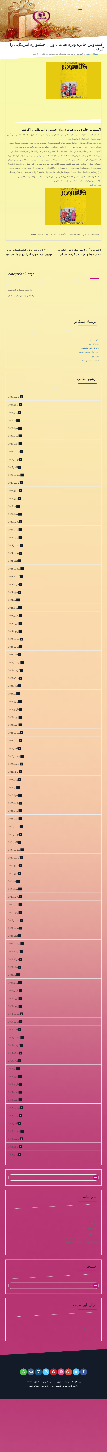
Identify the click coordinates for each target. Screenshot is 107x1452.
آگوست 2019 (14, 1045)
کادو (14, 290)
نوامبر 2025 (13, 459)
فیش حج (95, 356)
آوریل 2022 (13, 795)
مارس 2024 (13, 615)
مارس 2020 (13, 990)
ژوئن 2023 (13, 686)
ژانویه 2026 (13, 444)
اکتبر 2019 (13, 1029)
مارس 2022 (13, 803)
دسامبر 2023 (14, 639)
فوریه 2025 (13, 529)
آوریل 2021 (13, 889)
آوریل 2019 (13, 1076)
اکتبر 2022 (13, 748)
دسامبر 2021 (14, 826)
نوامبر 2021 (13, 834)
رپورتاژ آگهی (93, 344)
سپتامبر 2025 (14, 475)
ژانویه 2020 (13, 1006)
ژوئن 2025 (13, 498)
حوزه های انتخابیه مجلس (88, 352)
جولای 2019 (13, 1053)
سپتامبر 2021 (14, 850)
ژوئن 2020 (13, 967)
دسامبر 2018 (14, 1108)
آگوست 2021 (14, 858)
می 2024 (12, 600)
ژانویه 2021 (13, 912)
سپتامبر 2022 (14, 756)
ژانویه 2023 (13, 725)
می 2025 (12, 506)
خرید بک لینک (93, 340)
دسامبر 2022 (14, 733)
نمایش (10, 296)
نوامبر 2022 (13, 740)
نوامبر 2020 (13, 928)
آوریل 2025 (13, 514)
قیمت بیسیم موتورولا (90, 360)
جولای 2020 (13, 959)
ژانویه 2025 (13, 537)
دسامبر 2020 (14, 920)
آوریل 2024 (13, 608)
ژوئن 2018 (13, 1154)
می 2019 (12, 1068)
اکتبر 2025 (13, 467)
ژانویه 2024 (13, 631)
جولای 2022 (13, 772)
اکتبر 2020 (13, 936)
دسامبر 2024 (14, 545)
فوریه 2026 (13, 436)
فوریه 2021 (13, 904)
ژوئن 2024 (13, 592)
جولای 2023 (13, 678)
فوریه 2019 (13, 1092)
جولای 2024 (13, 584)
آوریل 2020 (13, 983)
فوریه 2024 (13, 623)
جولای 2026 (13, 405)
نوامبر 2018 (13, 1115)
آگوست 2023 (14, 670)
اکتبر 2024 (13, 561)
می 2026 (12, 420)
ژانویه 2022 (13, 818)
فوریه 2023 (13, 717)
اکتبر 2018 (13, 1123)
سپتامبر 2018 (14, 1131)
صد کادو (93, 185)
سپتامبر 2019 (14, 1037)
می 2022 (12, 787)
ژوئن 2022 (13, 779)
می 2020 (12, 975)
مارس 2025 (13, 522)
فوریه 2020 (13, 998)
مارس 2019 (13, 1084)
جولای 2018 (13, 1147)
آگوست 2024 (14, 576)
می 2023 (12, 694)
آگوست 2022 (14, 764)
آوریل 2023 (13, 701)
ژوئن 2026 (13, 412)
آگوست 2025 (14, 483)
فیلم (16, 296)
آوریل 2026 (13, 428)
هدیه (10, 290)
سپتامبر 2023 (14, 662)
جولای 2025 (13, 490)
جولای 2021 (13, 865)
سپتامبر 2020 (14, 943)
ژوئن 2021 (13, 873)
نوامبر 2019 (13, 1022)
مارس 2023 (13, 709)
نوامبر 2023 (13, 647)
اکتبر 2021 (13, 842)
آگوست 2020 (14, 951)
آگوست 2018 (14, 1139)
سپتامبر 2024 (14, 569)
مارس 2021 (13, 897)
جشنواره (51, 151)
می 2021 (12, 881)
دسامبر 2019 (14, 1014)
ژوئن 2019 (13, 1061)
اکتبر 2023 (13, 654)
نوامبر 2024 (13, 553)
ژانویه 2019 (13, 1100)
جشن (27, 290)
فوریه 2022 (13, 811)
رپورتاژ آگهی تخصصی (90, 348)
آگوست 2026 (14, 397)
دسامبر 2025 (14, 451)
